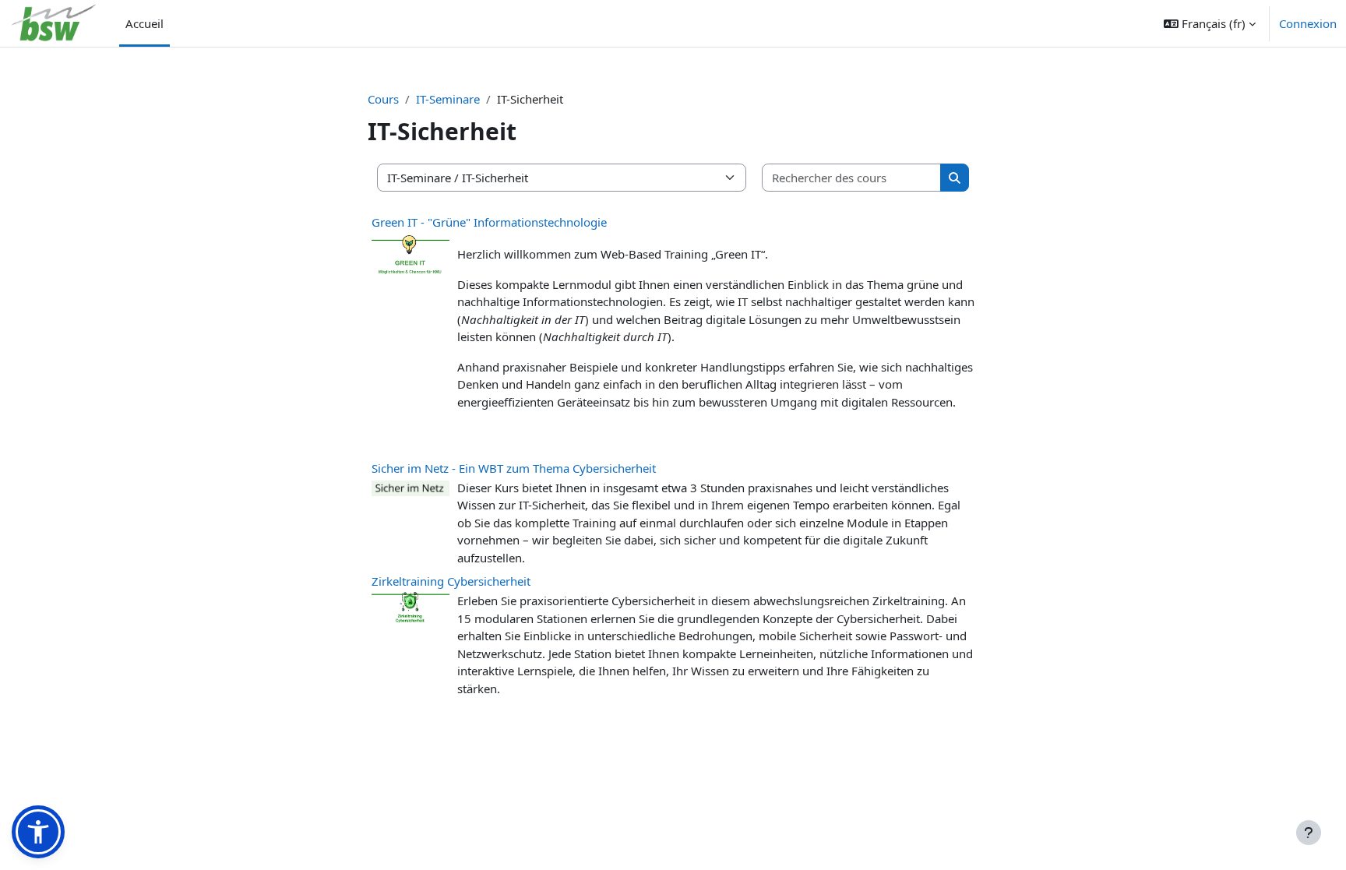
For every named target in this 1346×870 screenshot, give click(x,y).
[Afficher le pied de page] (1308, 832)
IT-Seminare (448, 99)
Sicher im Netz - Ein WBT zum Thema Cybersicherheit (514, 468)
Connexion (1308, 23)
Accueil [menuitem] (144, 23)
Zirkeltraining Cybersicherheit (451, 581)
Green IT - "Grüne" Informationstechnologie (489, 222)
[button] (1210, 23)
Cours (383, 99)
